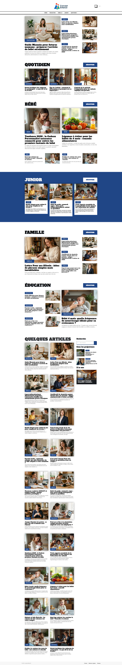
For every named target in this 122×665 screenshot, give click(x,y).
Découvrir (90, 65)
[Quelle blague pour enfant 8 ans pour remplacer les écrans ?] (36, 192)
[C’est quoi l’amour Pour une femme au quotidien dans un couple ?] (62, 447)
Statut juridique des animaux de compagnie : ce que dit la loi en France (36, 89)
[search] (96, 6)
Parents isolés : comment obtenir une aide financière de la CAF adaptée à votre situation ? (34, 310)
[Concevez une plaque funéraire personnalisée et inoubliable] (81, 352)
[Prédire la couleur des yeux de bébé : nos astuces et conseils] (90, 158)
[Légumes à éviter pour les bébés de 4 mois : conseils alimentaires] (79, 121)
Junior (33, 179)
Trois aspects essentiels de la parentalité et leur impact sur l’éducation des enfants (85, 206)
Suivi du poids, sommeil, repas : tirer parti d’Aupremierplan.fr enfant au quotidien (60, 207)
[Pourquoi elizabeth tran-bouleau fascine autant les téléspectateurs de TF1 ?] (81, 361)
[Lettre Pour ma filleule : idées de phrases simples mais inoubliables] (89, 21)
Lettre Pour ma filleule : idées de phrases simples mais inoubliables (70, 23)
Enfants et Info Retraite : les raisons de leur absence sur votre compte (35, 618)
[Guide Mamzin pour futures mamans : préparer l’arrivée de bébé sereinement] (42, 29)
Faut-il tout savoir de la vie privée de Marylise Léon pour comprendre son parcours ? (71, 270)
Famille (65, 19)
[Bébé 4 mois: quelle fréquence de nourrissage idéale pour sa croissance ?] (79, 303)
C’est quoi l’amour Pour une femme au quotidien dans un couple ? (60, 460)
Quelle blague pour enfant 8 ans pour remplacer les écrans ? (36, 206)
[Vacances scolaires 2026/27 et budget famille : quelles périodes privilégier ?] (36, 480)
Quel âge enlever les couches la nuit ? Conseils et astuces (33, 158)
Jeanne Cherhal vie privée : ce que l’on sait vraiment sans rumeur (36, 523)
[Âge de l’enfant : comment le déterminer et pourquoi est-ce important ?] (61, 77)
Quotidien (37, 64)
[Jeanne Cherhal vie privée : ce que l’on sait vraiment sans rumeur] (36, 511)
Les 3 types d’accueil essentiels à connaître (85, 381)
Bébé (30, 104)
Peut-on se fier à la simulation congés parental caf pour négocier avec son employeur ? (34, 323)
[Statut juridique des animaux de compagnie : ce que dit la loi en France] (36, 77)
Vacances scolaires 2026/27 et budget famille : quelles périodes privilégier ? (36, 492)
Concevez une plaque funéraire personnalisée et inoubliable (90, 354)
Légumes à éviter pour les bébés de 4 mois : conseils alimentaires (77, 138)
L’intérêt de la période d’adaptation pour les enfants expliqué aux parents (85, 89)
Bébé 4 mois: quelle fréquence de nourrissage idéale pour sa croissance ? (79, 320)
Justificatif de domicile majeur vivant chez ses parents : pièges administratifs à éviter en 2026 (70, 49)
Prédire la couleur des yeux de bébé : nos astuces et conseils (71, 158)
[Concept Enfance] (61, 6)
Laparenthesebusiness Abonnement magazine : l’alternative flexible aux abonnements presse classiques (70, 36)
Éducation (31, 40)
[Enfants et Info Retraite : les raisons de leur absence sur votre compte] (36, 606)
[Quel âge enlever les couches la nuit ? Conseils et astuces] (52, 158)
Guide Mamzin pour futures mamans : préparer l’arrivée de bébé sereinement (41, 47)
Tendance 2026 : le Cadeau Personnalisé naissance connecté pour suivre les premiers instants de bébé (40, 140)
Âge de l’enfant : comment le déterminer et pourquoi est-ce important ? (60, 89)
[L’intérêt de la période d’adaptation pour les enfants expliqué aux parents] (85, 77)
